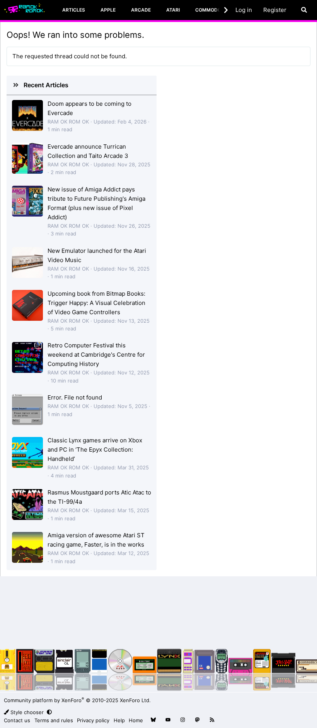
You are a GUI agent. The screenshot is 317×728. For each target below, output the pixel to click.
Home (136, 720)
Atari (173, 10)
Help (119, 720)
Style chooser (27, 712)
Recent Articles (46, 85)
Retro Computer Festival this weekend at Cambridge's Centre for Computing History (96, 354)
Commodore (211, 10)
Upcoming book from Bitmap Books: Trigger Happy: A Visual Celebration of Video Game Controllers (96, 303)
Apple (108, 10)
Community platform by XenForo (77, 700)
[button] (50, 712)
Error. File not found (75, 397)
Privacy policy (93, 720)
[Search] (304, 10)
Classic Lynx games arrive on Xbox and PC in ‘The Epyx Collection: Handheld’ (95, 449)
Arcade (141, 10)
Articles (73, 10)
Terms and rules (53, 720)
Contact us (17, 720)
